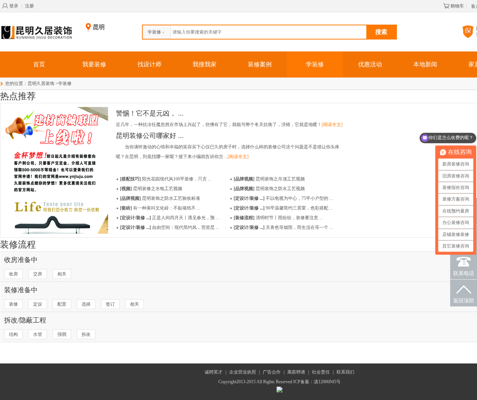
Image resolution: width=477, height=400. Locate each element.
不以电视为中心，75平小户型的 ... (283, 198)
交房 (37, 274)
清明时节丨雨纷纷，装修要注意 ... (278, 217)
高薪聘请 (296, 372)
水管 (37, 334)
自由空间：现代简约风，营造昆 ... (169, 227)
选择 (86, 304)
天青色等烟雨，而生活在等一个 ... (283, 227)
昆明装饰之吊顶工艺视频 (269, 179)
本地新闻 (425, 64)
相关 (61, 274)
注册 (29, 6)
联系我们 (345, 372)
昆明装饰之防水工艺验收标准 (160, 198)
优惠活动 (370, 64)
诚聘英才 (213, 372)
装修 (13, 304)
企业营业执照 (242, 372)
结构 (13, 334)
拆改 (86, 334)
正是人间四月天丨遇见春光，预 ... (169, 217)
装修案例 (260, 64)
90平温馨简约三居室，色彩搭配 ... (283, 208)
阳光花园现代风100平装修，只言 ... (165, 179)
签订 (110, 304)
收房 (13, 274)
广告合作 (272, 372)
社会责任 (321, 372)
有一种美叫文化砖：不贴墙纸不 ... (160, 208)
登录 (13, 6)
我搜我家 (205, 64)
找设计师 (149, 64)
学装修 (154, 32)
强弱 (61, 334)
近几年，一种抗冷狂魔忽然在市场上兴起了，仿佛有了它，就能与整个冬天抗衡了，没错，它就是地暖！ (229, 124)
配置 (61, 304)
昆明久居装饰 (41, 83)
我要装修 (94, 64)
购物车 (457, 6)
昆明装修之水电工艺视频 (151, 188)
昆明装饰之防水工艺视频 (269, 188)
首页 (39, 64)
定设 (37, 304)
